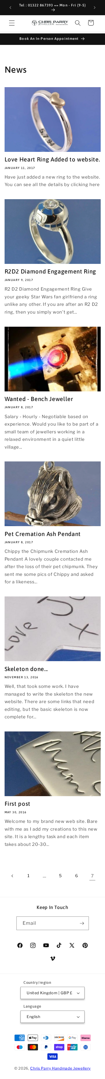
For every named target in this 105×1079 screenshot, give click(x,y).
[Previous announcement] (10, 7)
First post (18, 803)
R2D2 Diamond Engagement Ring (50, 271)
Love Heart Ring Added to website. (52, 159)
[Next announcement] (95, 7)
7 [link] (92, 875)
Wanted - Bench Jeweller (39, 398)
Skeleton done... (26, 668)
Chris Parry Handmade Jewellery (60, 1068)
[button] (11, 22)
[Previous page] (12, 875)
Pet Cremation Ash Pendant (43, 533)
